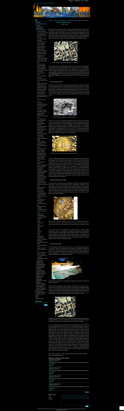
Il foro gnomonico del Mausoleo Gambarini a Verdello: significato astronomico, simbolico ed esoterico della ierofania (42, 49)
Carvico (39, 227)
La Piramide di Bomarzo (42, 193)
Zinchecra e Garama (41, 181)
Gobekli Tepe (40, 222)
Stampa (86, 0)
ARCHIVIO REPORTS (40, 289)
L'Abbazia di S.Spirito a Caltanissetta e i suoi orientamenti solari (41, 55)
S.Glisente (40, 231)
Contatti (37, 295)
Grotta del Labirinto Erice (42, 209)
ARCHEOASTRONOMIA (72, 20)
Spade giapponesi (41, 215)
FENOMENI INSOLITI (40, 267)
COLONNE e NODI (40, 262)
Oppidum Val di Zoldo (42, 182)
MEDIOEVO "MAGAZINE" (41, 273)
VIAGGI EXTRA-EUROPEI (41, 288)
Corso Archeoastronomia (42, 216)
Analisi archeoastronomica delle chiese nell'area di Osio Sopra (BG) (42, 166)
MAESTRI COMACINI (40, 271)
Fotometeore (40, 202)
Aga (38, 224)
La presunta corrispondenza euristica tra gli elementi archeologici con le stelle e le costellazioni (42, 105)
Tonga (39, 219)
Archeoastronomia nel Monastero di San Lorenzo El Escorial (42, 36)
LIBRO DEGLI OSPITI (40, 294)
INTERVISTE (38, 268)
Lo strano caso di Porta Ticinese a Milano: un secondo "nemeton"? (41, 43)
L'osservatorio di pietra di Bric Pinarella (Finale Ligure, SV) (42, 97)
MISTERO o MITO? (40, 274)
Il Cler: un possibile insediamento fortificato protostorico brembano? (41, 65)
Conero (39, 221)
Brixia (39, 228)
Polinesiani (40, 218)
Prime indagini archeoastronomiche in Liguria (41, 73)
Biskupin (39, 197)
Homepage (71, 0)
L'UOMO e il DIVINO (40, 270)
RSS (83, 0)
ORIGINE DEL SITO (39, 298)
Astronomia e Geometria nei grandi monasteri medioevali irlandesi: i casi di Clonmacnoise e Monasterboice (42, 129)
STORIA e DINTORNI (40, 283)
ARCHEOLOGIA (39, 28)
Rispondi (51, 365)
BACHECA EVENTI (39, 291)
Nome (50, 395)
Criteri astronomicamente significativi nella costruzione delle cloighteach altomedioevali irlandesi (42, 136)
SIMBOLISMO (39, 279)
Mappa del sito (77, 0)
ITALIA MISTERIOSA (40, 265)
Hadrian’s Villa (40, 213)
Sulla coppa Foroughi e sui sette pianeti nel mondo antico (42, 80)
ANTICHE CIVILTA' (40, 26)
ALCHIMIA (38, 25)
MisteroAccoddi (41, 225)
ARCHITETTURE (39, 261)
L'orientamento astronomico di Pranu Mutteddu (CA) (41, 123)
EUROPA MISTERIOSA (40, 264)
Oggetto (50, 397)
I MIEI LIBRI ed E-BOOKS (41, 292)
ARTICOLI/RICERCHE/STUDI (60, 20)
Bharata (39, 230)
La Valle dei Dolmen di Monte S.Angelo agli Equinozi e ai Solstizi (41, 150)
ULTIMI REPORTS (39, 286)
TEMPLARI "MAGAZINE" (41, 285)
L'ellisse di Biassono (41, 248)
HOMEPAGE (51, 20)
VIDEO (37, 297)
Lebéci (39, 234)
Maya (39, 233)
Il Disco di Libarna (41, 141)
